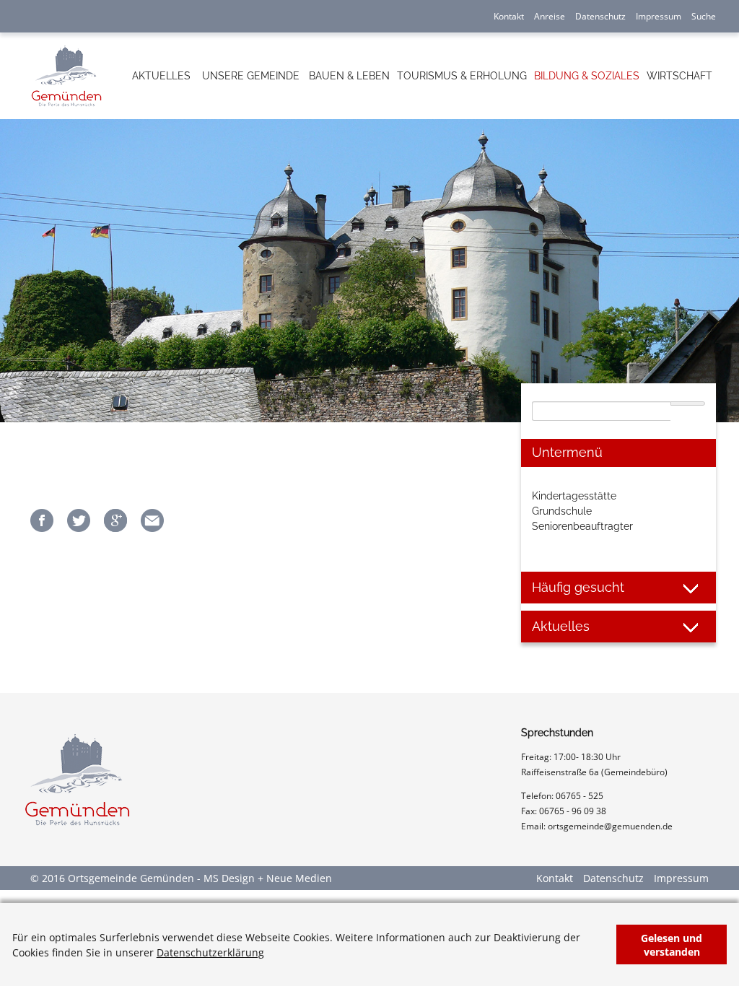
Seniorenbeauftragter (582, 526)
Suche (703, 16)
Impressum (658, 16)
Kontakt (509, 16)
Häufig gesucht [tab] (578, 587)
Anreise (549, 16)
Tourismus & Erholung (462, 76)
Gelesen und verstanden (671, 945)
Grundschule (562, 511)
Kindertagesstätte (574, 496)
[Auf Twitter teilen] (78, 528)
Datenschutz (600, 16)
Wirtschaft (679, 76)
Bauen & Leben (349, 76)
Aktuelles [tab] (561, 626)
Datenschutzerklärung (210, 952)
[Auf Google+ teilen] (115, 528)
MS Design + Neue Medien (268, 878)
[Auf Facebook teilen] (41, 528)
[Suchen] (687, 403)
